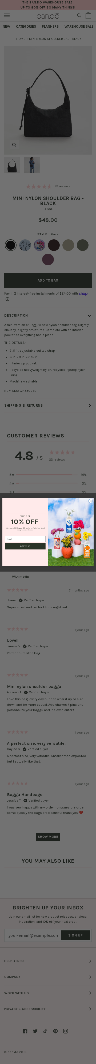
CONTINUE (25, 546)
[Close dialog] (91, 501)
